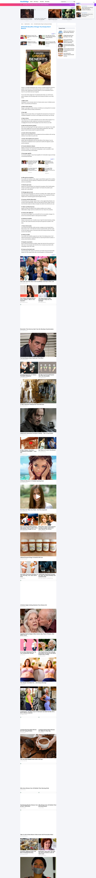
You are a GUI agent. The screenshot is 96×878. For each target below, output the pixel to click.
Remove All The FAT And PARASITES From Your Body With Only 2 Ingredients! (68, 41)
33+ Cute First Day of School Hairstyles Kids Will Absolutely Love (69, 45)
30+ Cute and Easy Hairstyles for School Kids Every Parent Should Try (69, 50)
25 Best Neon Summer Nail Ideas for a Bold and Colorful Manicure (34, 4)
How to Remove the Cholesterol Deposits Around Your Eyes (69, 54)
